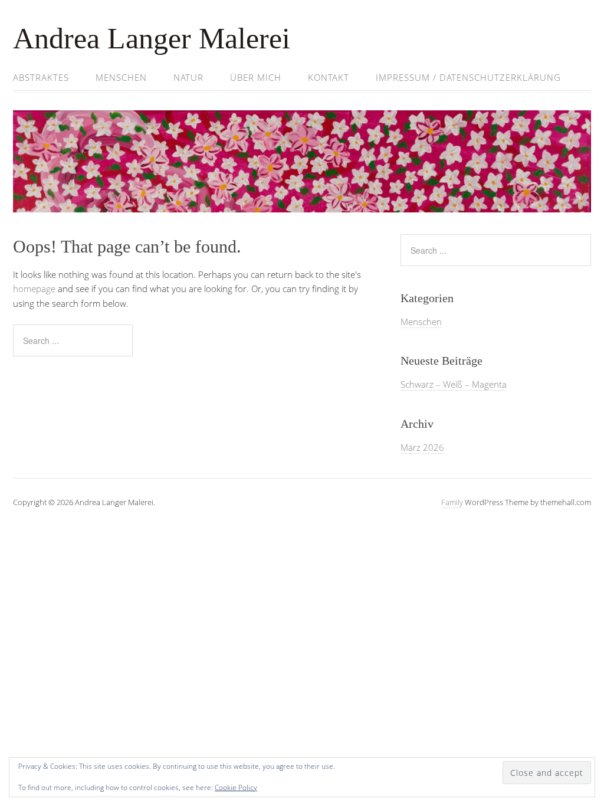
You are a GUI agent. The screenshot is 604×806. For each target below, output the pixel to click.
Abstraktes (41, 77)
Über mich (255, 77)
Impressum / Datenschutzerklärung (468, 77)
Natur (188, 77)
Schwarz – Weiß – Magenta (454, 384)
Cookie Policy (236, 787)
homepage (34, 288)
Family (452, 502)
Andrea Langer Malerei (151, 38)
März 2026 (422, 447)
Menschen (121, 77)
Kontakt (328, 77)
